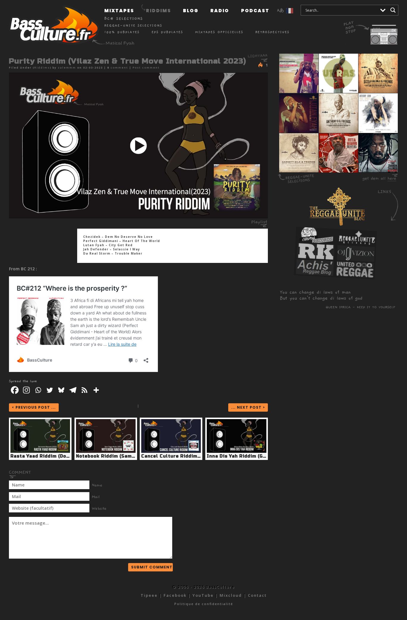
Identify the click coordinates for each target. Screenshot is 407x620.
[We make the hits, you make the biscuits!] (316, 241)
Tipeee (149, 595)
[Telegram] (73, 390)
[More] (96, 390)
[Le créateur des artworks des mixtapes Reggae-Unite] (356, 259)
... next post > (248, 407)
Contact (257, 595)
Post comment (146, 67)
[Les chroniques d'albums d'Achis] (314, 273)
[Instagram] (26, 390)
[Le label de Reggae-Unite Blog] (356, 243)
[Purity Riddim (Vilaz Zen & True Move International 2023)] (138, 145)
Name (97, 485)
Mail (96, 497)
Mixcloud (231, 595)
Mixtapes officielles (219, 32)
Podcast (255, 10)
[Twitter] (49, 390)
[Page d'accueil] (52, 26)
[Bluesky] (61, 390)
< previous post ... (34, 407)
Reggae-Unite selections (133, 25)
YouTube (203, 595)
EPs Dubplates (167, 32)
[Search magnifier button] (393, 10)
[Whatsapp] (38, 390)
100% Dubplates (122, 32)
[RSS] (84, 390)
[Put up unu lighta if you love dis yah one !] (261, 65)
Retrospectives (272, 32)
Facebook (175, 595)
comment (119, 67)
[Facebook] (15, 390)
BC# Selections (123, 18)
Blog (190, 10)
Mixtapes (119, 10)
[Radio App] (372, 29)
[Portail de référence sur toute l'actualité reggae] (315, 257)
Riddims (158, 10)
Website (99, 508)
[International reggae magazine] (355, 275)
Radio (219, 10)
